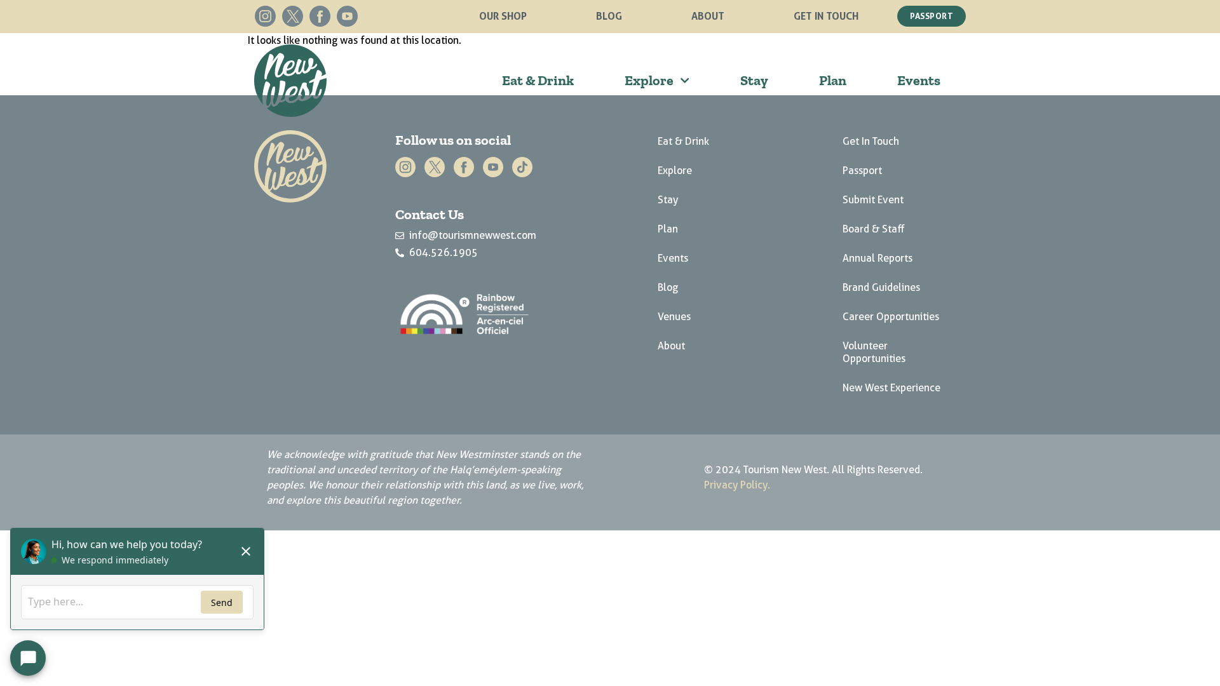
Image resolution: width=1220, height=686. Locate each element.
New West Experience (891, 388)
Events (918, 80)
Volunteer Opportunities (874, 352)
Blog (609, 16)
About (707, 16)
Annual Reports (877, 258)
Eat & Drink (538, 80)
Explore (649, 80)
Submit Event (873, 200)
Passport (862, 171)
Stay (754, 80)
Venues (674, 317)
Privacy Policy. (737, 485)
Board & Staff (874, 229)
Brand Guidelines (881, 287)
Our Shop (503, 16)
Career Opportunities (891, 317)
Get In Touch (826, 16)
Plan (832, 80)
